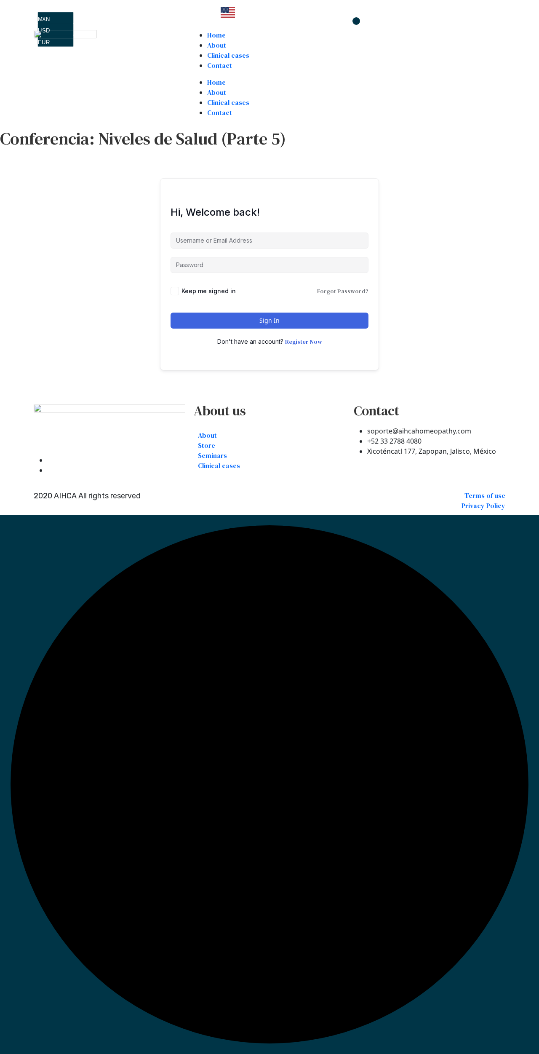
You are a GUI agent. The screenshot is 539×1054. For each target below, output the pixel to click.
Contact (219, 65)
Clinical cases (228, 55)
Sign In (269, 320)
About (216, 45)
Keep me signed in (208, 290)
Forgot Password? (342, 291)
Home (216, 35)
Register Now (303, 341)
